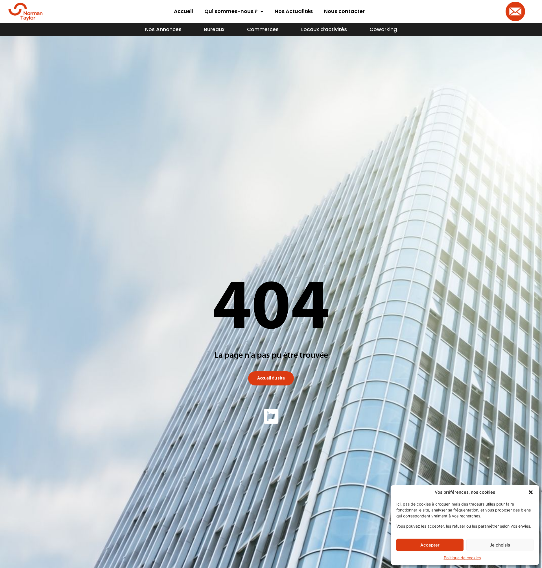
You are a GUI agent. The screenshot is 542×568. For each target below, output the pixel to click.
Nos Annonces (163, 29)
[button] (531, 492)
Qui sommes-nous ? (230, 11)
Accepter (430, 545)
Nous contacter (344, 11)
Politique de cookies (462, 557)
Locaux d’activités (324, 29)
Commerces (263, 29)
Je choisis (500, 545)
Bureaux (214, 29)
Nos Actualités (294, 11)
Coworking (383, 29)
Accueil (183, 11)
